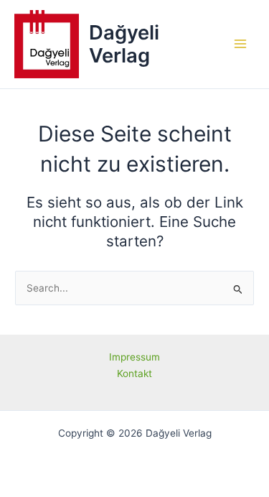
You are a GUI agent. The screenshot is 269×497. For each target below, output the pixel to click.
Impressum (134, 357)
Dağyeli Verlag (124, 44)
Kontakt (134, 373)
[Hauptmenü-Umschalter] (240, 44)
